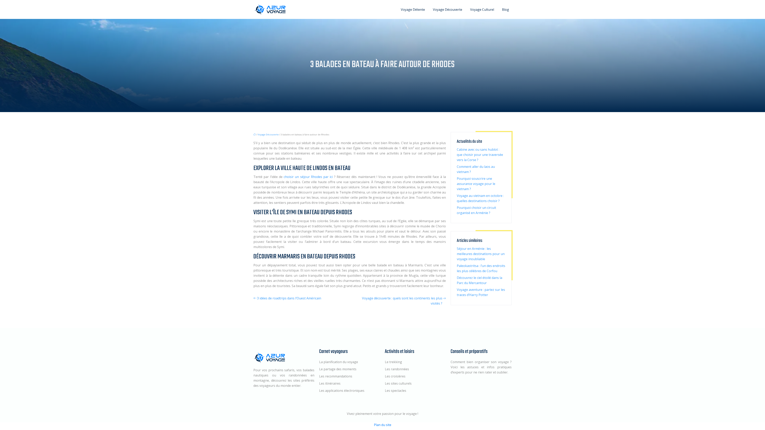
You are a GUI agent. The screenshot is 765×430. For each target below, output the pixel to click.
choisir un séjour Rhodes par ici (309, 177)
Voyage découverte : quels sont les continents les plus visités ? (402, 301)
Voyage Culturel (482, 9)
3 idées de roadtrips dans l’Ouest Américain (289, 298)
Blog (505, 9)
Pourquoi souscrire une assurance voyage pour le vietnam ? (476, 183)
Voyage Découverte (447, 9)
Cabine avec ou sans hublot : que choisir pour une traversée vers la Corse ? (480, 154)
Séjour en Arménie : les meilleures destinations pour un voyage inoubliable (481, 253)
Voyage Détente (413, 9)
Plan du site (382, 425)
